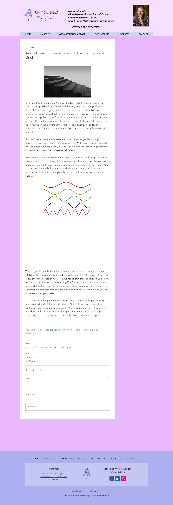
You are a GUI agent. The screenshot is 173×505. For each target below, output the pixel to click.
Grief (27, 353)
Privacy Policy (75, 491)
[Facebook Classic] (111, 478)
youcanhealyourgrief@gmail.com (53, 476)
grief (27, 347)
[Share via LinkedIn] (40, 370)
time (41, 347)
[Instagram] (123, 478)
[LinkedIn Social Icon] (117, 478)
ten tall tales (50, 347)
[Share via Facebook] (26, 370)
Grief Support (31, 361)
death (34, 347)
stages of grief (64, 347)
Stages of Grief (31, 357)
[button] (102, 34)
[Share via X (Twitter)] (33, 370)
